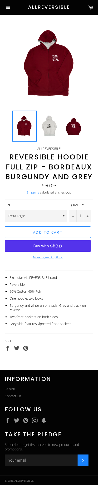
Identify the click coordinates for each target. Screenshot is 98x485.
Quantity (76, 205)
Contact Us (13, 396)
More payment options (48, 257)
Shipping (33, 192)
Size (7, 205)
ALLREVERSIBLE (49, 7)
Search (10, 389)
